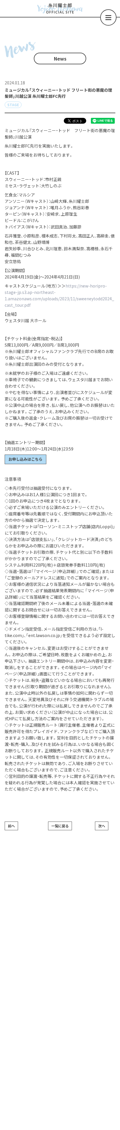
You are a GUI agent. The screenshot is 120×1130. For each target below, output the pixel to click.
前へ (11, 825)
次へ (101, 825)
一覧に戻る (60, 825)
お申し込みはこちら (25, 459)
